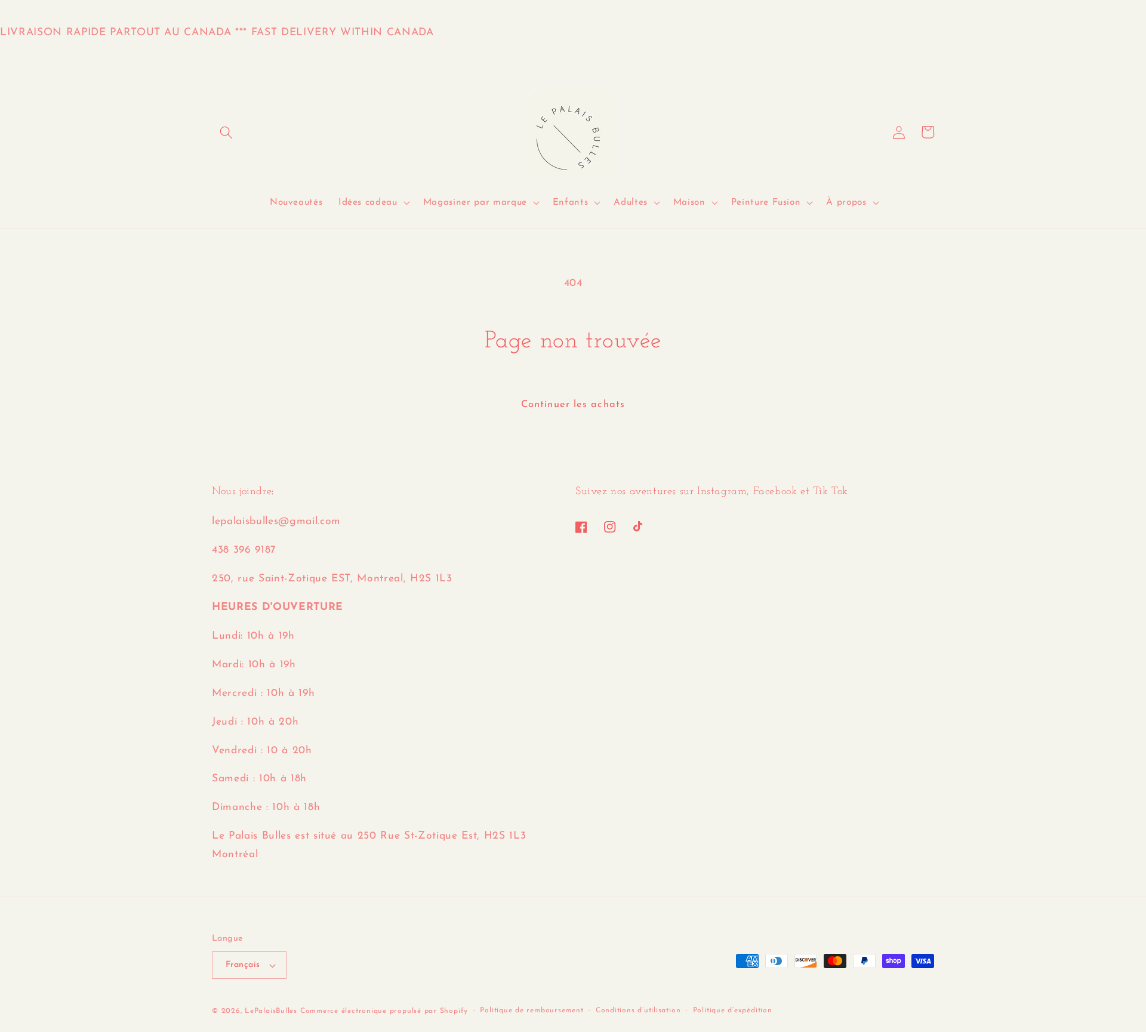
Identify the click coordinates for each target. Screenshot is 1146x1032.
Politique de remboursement (531, 1010)
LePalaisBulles (271, 1011)
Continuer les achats (573, 404)
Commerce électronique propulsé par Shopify (384, 1011)
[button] (226, 132)
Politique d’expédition (732, 1010)
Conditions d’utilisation (638, 1010)
